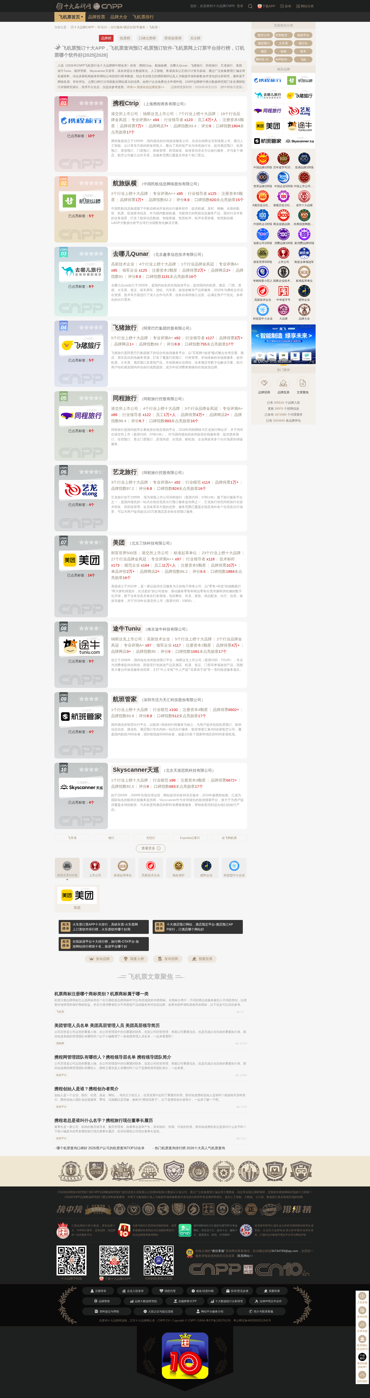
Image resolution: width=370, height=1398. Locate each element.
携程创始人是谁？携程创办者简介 (86, 1088)
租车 (303, 51)
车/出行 (102, 27)
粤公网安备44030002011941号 (252, 1320)
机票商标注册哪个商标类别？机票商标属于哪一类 (101, 993)
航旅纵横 (125, 183)
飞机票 (153, 27)
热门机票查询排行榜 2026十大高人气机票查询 (190, 1148)
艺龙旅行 (125, 472)
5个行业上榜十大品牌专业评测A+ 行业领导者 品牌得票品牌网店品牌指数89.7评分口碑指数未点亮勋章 (177, 341)
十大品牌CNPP (84, 27)
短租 (283, 51)
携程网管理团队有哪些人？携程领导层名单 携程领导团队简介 (112, 1057)
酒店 (264, 51)
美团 (119, 542)
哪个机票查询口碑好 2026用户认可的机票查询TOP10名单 (101, 1148)
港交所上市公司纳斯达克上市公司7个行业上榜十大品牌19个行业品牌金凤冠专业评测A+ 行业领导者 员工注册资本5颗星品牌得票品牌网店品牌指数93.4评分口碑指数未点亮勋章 (177, 123)
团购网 (60, 1043)
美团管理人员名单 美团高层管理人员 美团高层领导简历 (107, 1025)
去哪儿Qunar (131, 253)
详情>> (131, 87)
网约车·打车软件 (264, 59)
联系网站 (245, 1255)
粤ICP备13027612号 (218, 1320)
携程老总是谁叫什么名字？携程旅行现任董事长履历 (103, 1120)
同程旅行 (125, 398)
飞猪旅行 (125, 327)
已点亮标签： (81, 136)
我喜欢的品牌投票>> (150, 87)
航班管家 (125, 699)
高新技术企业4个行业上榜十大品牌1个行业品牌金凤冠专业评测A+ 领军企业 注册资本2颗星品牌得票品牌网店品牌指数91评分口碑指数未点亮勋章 (177, 270)
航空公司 (264, 35)
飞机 (303, 59)
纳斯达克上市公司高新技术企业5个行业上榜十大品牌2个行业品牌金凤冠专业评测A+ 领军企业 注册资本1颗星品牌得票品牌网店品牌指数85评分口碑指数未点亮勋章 (177, 645)
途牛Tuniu (127, 628)
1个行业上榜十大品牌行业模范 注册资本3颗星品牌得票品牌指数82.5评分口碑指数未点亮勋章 (175, 783)
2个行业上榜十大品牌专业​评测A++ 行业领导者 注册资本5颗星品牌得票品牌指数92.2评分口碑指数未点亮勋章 (177, 196)
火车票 (283, 43)
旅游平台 (61, 1075)
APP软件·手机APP (284, 59)
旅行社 (303, 43)
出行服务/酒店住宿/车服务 (128, 27)
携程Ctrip (126, 103)
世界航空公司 (284, 35)
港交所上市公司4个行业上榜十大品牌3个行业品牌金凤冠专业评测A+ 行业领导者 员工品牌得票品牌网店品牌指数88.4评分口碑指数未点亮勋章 (177, 414)
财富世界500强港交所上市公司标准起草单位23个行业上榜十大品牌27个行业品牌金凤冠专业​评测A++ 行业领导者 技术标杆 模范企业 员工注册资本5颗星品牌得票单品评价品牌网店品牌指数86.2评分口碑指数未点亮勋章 (177, 565)
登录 (240, 6)
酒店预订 (264, 43)
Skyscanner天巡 (136, 769)
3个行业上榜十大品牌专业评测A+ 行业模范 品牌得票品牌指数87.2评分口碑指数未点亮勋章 (176, 485)
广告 (312, 362)
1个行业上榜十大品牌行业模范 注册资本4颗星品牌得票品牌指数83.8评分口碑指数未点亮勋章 (176, 713)
